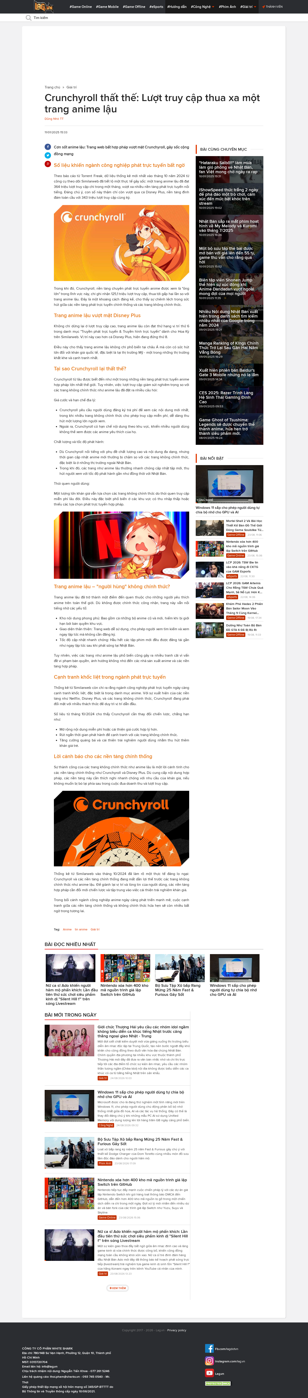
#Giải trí (246, 7)
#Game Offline (134, 7)
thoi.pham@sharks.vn (65, 1376)
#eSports (156, 7)
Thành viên (274, 6)
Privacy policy (176, 1330)
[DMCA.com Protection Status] (219, 1383)
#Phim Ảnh (227, 7)
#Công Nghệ (201, 7)
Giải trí (95, 929)
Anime (67, 929)
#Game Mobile (107, 7)
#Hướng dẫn (177, 7)
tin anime (81, 929)
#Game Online (81, 7)
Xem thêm (119, 1288)
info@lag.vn (49, 1366)
